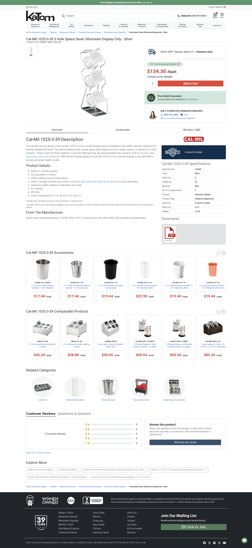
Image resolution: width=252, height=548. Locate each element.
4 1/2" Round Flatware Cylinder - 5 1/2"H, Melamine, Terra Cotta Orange (213, 288)
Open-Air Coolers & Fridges (40, 469)
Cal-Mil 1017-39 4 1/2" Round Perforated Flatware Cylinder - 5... (178, 469)
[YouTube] (224, 543)
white (46, 156)
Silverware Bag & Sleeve (75, 400)
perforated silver (34, 156)
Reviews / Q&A (191, 129)
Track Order (99, 512)
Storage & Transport (182, 25)
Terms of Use (140, 543)
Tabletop (106, 25)
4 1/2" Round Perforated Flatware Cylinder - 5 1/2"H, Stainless (76, 287)
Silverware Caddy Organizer (115, 32)
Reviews (131, 532)
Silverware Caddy (108, 400)
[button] (215, 16)
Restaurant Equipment (35, 25)
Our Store (132, 524)
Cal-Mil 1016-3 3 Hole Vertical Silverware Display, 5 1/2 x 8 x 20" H (121, 477)
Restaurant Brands (67, 516)
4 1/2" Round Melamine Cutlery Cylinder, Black (110, 287)
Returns (97, 516)
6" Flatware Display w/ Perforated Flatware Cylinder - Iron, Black (179, 345)
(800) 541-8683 (171, 115)
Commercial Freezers (67, 469)
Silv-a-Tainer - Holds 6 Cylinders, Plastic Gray (110, 345)
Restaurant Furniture (142, 25)
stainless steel (147, 153)
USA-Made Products (68, 528)
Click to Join (196, 527)
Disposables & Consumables (162, 25)
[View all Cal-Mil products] (194, 139)
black (57, 156)
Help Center (33, 7)
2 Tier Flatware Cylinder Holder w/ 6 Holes (42, 345)
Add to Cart (190, 83)
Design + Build (65, 512)
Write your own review (185, 442)
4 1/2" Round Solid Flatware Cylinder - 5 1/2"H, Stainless (43, 287)
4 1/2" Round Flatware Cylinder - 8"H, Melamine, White (145, 287)
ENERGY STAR (65, 524)
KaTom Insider (134, 528)
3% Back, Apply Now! (215, 7)
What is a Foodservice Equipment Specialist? (178, 118)
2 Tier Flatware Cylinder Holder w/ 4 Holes (76, 345)
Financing (98, 520)
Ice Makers (72, 25)
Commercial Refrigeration (54, 25)
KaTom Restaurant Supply (36, 32)
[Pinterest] (214, 543)
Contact (131, 520)
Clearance (217, 25)
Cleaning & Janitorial (123, 25)
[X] (209, 543)
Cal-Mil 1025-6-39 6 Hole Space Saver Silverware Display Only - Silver (113, 469)
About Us (132, 512)
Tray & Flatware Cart (141, 400)
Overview (57, 129)
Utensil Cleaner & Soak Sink (174, 400)
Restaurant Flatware (68, 32)
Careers (131, 516)
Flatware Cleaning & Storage (90, 32)
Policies (97, 528)
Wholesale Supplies (68, 520)
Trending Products (67, 532)
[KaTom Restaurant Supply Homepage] (40, 16)
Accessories (123, 129)
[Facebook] (204, 543)
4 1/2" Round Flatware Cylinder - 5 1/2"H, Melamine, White (178, 287)
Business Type (200, 25)
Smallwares (88, 25)
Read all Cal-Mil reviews (38, 452)
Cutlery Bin (42, 400)
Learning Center (101, 532)
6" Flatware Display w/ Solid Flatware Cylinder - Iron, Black (144, 345)
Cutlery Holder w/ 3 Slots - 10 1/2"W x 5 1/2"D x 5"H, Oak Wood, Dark (213, 346)
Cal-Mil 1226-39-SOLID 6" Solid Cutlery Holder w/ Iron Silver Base (57, 477)
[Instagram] (219, 543)
